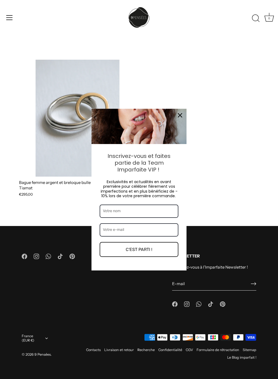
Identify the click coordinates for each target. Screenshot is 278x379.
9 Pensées (42, 354)
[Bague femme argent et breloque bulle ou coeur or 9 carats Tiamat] (77, 118)
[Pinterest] (72, 256)
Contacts (93, 350)
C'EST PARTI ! (139, 249)
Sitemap (249, 350)
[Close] (180, 115)
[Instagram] (36, 256)
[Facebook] (24, 256)
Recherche (146, 350)
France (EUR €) (28, 338)
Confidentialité (170, 350)
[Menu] (9, 18)
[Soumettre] (253, 283)
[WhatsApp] (48, 256)
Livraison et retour (119, 350)
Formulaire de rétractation (218, 350)
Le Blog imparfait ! (241, 357)
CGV (189, 350)
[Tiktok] (60, 256)
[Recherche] (256, 18)
